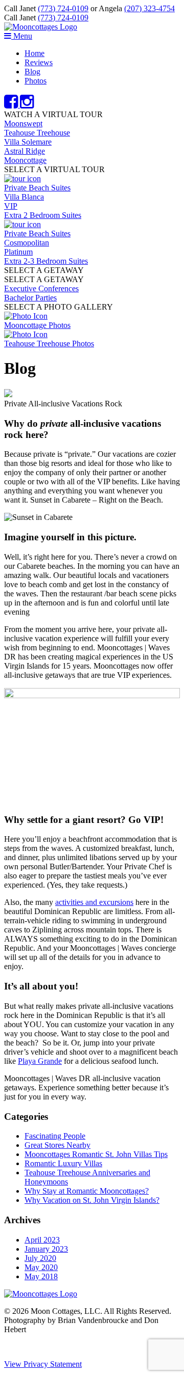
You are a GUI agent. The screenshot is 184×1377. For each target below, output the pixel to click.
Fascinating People (55, 1136)
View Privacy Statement (43, 1364)
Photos (36, 80)
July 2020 (40, 1258)
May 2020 (41, 1267)
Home (34, 53)
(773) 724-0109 (63, 8)
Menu (21, 36)
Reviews (39, 62)
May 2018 (41, 1276)
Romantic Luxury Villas (63, 1163)
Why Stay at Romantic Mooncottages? (87, 1191)
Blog (32, 71)
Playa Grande (40, 1061)
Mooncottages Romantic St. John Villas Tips (96, 1154)
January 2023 (46, 1249)
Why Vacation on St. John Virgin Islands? (92, 1200)
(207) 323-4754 (149, 8)
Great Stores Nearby (57, 1145)
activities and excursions (94, 902)
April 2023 (42, 1239)
